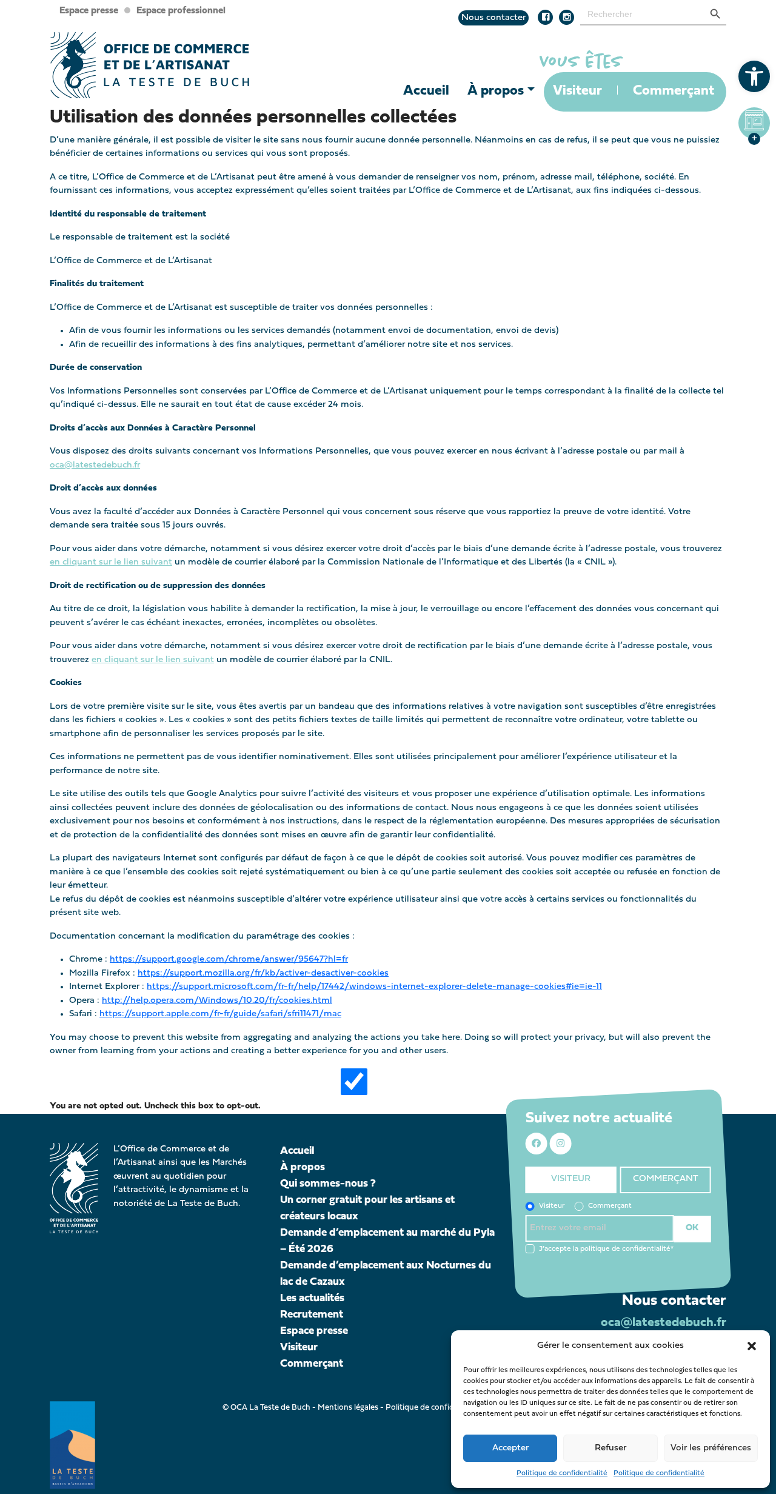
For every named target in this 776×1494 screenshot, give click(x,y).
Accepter (510, 1448)
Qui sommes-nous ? (328, 1184)
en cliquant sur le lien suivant (111, 562)
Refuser (610, 1448)
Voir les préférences (711, 1448)
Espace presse (88, 11)
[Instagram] (569, 18)
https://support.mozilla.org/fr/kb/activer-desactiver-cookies (263, 973)
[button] (754, 76)
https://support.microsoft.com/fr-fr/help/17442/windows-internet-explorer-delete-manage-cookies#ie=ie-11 (374, 986)
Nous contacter (493, 17)
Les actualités (312, 1298)
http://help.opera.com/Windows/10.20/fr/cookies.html (217, 1000)
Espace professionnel (181, 11)
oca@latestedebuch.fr (95, 465)
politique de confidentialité (625, 1248)
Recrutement (311, 1315)
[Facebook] (548, 18)
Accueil (426, 91)
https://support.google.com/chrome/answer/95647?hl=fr (229, 959)
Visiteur (577, 91)
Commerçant (673, 91)
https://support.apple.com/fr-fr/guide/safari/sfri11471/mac (220, 1014)
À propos (495, 91)
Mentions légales (348, 1408)
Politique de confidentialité (562, 1473)
